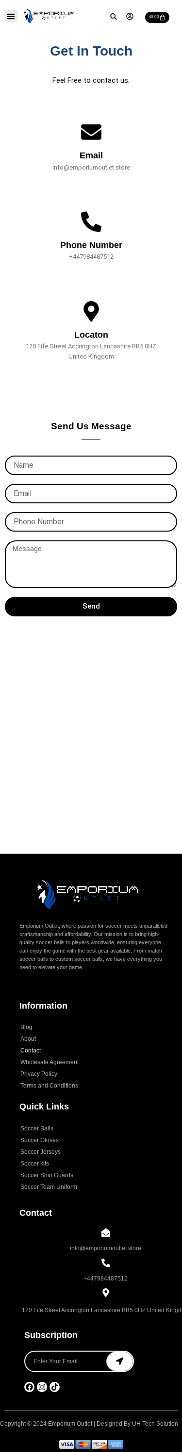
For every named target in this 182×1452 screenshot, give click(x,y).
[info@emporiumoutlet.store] (105, 1233)
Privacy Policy (38, 1073)
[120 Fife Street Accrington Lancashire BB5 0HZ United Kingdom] (105, 1293)
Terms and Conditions (49, 1085)
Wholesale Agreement (49, 1062)
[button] (11, 16)
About (28, 1038)
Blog (26, 1027)
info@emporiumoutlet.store (105, 1248)
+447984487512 (105, 1278)
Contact (30, 1050)
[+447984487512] (105, 1264)
